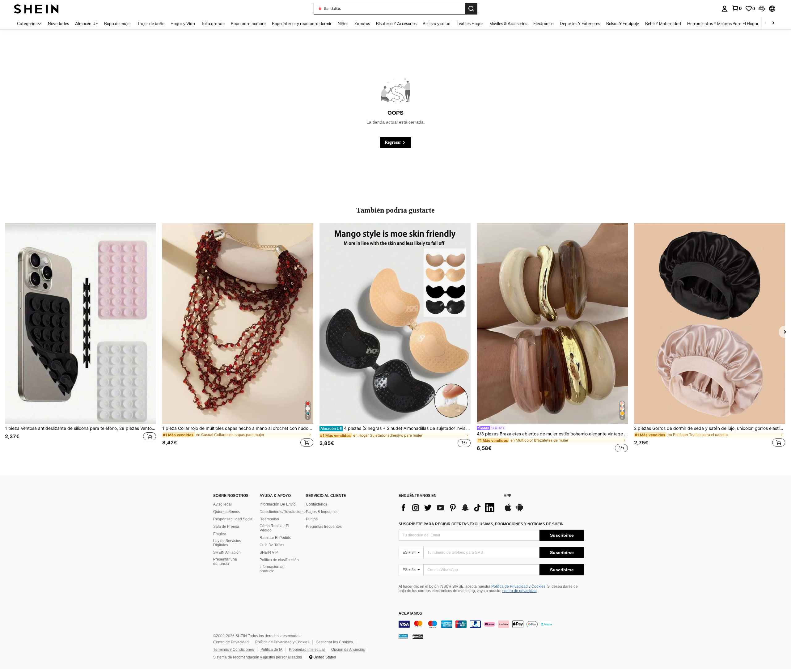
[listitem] (80, 338)
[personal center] (724, 8)
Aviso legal (222, 504)
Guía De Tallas (272, 545)
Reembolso (269, 519)
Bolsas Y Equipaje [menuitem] (622, 23)
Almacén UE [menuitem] (86, 23)
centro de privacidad (519, 591)
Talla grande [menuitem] (213, 23)
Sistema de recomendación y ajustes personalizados (257, 657)
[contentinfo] (491, 624)
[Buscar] (471, 9)
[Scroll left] (766, 23)
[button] (761, 8)
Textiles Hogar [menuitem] (470, 23)
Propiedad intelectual (307, 649)
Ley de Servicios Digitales (227, 543)
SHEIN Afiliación (227, 552)
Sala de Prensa (226, 526)
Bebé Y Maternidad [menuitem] (663, 23)
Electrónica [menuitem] (543, 23)
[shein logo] (36, 8)
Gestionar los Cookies (334, 642)
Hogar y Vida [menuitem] (183, 23)
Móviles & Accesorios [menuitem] (508, 23)
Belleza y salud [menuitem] (436, 23)
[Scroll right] (773, 23)
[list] (448, 507)
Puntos (312, 519)
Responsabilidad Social (233, 519)
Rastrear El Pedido (275, 538)
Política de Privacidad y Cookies (518, 586)
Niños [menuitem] (343, 23)
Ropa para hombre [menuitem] (248, 23)
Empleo (219, 534)
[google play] (519, 510)
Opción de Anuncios (348, 649)
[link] (736, 8)
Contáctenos (316, 504)
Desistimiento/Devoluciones (283, 512)
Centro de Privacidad (231, 642)
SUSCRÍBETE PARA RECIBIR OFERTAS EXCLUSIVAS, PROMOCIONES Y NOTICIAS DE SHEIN (481, 524)
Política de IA (271, 649)
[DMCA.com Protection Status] (417, 636)
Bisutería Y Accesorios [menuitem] (396, 23)
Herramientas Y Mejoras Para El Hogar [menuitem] (723, 23)
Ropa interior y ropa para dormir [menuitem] (302, 23)
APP (507, 496)
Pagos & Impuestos (322, 512)
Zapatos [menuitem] (362, 23)
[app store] (508, 510)
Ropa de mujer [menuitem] (117, 23)
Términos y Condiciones (233, 649)
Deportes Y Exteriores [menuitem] (580, 23)
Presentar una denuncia (225, 561)
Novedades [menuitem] (58, 23)
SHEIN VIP (269, 552)
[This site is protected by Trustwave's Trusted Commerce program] (403, 636)
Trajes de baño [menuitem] (150, 23)
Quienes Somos (226, 512)
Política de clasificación (279, 560)
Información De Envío (278, 504)
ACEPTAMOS (410, 614)
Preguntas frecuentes (324, 526)
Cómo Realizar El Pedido (274, 528)
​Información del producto (273, 569)
